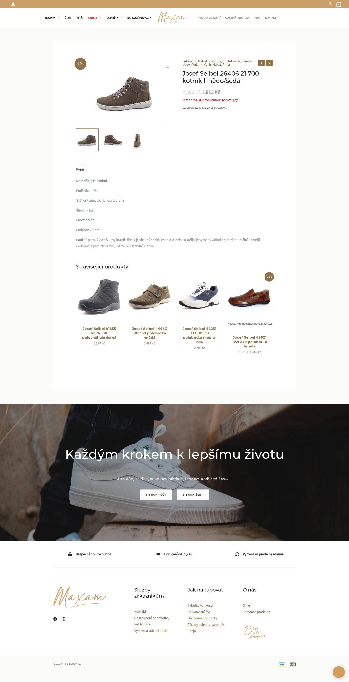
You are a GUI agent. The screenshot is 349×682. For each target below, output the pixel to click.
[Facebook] (55, 619)
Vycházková (212, 64)
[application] (57, 18)
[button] (330, 4)
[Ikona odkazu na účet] (13, 4)
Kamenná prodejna (256, 612)
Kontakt (140, 611)
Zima (226, 64)
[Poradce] (339, 672)
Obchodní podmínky (203, 618)
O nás (246, 605)
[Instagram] (63, 619)
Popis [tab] (80, 169)
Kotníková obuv (209, 61)
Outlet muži (231, 61)
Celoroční (189, 61)
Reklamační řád (199, 612)
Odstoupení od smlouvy (151, 618)
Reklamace (142, 624)
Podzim (196, 64)
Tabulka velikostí (200, 605)
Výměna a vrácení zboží (151, 630)
